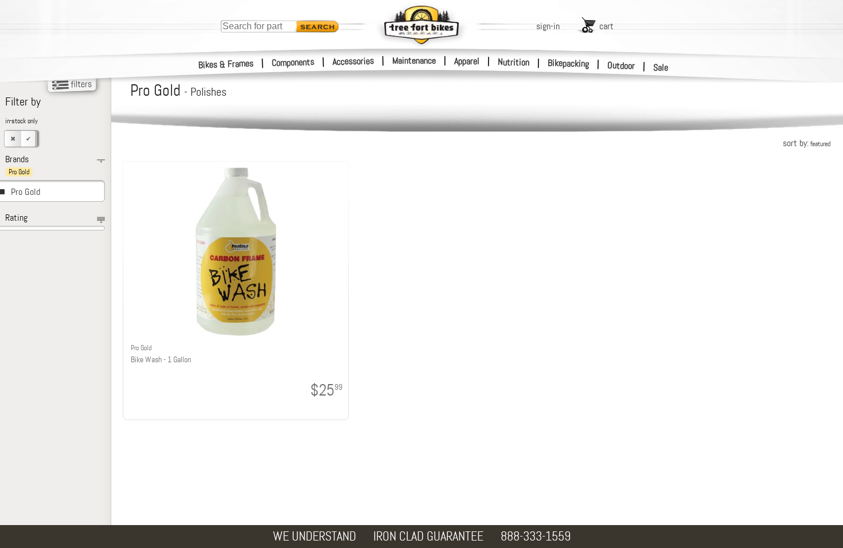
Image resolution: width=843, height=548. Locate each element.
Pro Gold (25, 192)
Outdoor (621, 65)
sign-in (548, 26)
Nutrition (513, 62)
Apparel (466, 61)
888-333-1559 (536, 536)
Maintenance (414, 60)
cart (606, 26)
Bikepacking (569, 63)
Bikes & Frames (226, 64)
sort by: (806, 143)
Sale (661, 67)
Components (293, 62)
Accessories (353, 61)
